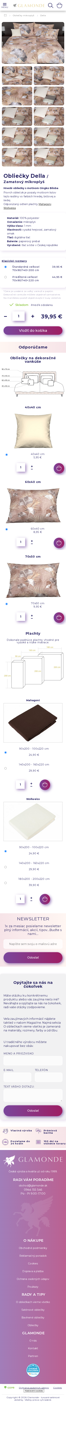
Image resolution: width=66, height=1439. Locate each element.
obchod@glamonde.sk (33, 1185)
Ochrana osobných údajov (33, 1279)
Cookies (33, 1263)
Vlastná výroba (21, 1130)
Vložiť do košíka (33, 330)
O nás (33, 1340)
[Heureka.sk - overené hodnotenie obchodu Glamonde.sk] (33, 1371)
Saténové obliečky (33, 1309)
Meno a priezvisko (19, 1053)
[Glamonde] (28, 6)
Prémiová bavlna (50, 1131)
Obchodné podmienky (33, 1248)
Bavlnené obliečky (32, 1317)
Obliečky (33, 1325)
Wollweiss (10, 208)
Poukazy (32, 1286)
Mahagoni (45, 204)
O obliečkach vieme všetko (33, 1302)
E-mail (9, 1070)
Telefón (41, 1070)
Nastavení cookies (34, 1390)
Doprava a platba (32, 1271)
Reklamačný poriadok (33, 1255)
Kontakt (33, 1348)
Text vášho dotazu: (19, 1086)
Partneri (33, 1356)
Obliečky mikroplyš (23, 15)
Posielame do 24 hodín (20, 1142)
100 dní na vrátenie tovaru (55, 1142)
